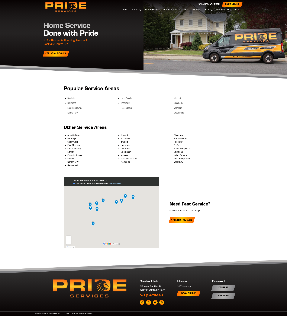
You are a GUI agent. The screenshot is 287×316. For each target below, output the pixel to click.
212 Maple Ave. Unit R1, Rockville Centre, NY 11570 (152, 288)
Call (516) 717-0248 (209, 4)
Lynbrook (125, 103)
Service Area (222, 10)
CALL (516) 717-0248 (151, 295)
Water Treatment (192, 10)
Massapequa (126, 108)
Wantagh (178, 108)
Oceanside (178, 103)
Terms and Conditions (77, 314)
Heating (208, 10)
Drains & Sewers (171, 10)
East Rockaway (74, 108)
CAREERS (223, 287)
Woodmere (179, 113)
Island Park (72, 113)
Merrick (177, 98)
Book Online (232, 4)
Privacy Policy (89, 314)
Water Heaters (152, 10)
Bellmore (71, 103)
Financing (223, 295)
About (125, 10)
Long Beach (126, 98)
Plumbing (136, 10)
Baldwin (71, 98)
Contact (236, 10)
